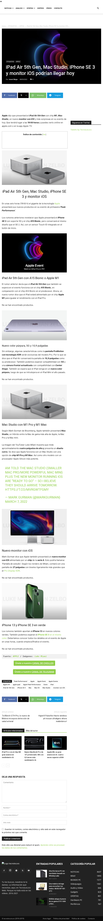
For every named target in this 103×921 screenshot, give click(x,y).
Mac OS (37, 688)
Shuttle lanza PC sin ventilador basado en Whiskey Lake (57, 873)
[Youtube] (29, 870)
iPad (52, 684)
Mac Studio (46, 688)
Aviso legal (47, 918)
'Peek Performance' (20, 681)
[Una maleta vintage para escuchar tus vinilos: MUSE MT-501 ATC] (41, 886)
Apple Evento (53, 681)
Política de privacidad (61, 918)
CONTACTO (58, 8)
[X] (22, 870)
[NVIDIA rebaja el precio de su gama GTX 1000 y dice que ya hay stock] (41, 901)
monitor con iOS (59, 688)
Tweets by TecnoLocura (81, 129)
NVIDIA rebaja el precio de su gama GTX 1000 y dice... (57, 901)
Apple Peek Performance (32, 684)
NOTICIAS (8, 8)
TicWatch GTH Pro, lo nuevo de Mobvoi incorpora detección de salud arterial (16, 718)
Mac (30, 688)
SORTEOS (40, 8)
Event (45, 684)
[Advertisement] (51, 19)
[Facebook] (4, 870)
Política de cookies (78, 918)
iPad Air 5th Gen (8, 688)
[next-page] (8, 765)
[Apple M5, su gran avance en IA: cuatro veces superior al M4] (57, 743)
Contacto (91, 918)
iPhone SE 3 (21, 688)
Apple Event (41, 681)
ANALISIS (19, 8)
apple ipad (16, 684)
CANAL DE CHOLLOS (43, 663)
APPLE (21, 26)
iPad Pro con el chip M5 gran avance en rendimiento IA (11, 754)
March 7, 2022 (16, 502)
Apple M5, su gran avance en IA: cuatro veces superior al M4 (55, 754)
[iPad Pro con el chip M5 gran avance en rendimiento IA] (12, 743)
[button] (98, 8)
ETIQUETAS (12, 26)
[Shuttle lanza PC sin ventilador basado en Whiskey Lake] (41, 873)
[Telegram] (16, 870)
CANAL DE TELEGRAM (43, 671)
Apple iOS (6, 684)
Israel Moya (13, 79)
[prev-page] (3, 765)
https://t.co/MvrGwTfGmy (27, 489)
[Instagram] (10, 870)
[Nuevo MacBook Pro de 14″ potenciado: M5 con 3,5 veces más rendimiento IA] (34, 743)
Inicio (4, 26)
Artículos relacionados (13, 731)
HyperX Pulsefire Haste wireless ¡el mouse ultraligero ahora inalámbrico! (52, 718)
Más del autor (32, 731)
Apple (57, 203)
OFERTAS (30, 8)
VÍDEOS (49, 8)
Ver (44, 134)
